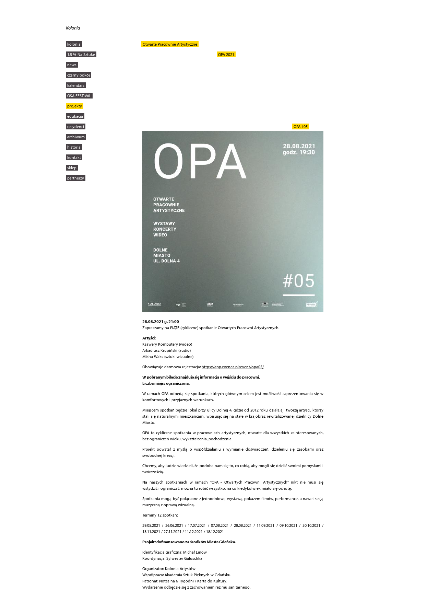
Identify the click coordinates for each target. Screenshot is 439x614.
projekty (74, 105)
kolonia (74, 44)
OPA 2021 (226, 54)
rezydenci (75, 126)
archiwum (76, 136)
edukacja (75, 116)
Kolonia (73, 28)
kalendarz (75, 85)
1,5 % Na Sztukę (81, 54)
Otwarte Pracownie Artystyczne (170, 44)
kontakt (74, 157)
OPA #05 (301, 126)
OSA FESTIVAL (79, 95)
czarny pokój (78, 75)
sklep (71, 167)
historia (74, 147)
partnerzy (75, 178)
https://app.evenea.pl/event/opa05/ (233, 366)
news (71, 64)
